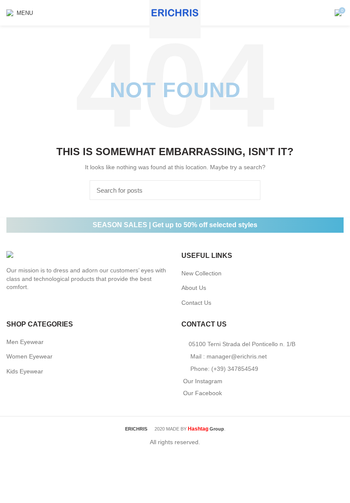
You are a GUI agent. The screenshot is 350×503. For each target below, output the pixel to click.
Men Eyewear (25, 341)
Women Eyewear (29, 356)
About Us (193, 287)
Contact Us (196, 302)
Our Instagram (202, 381)
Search (249, 190)
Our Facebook (202, 393)
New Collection (201, 273)
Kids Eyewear (24, 371)
